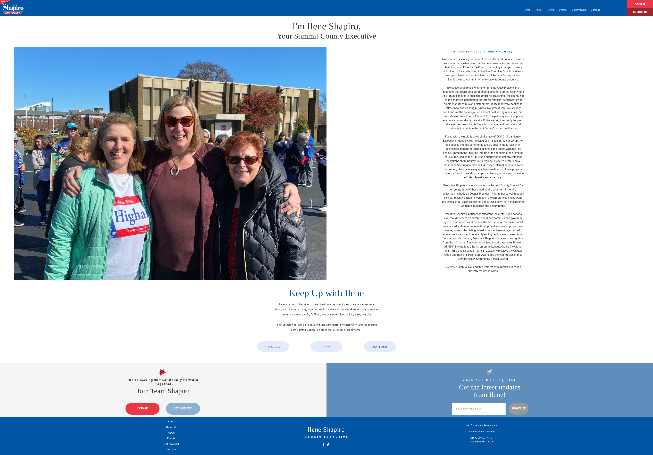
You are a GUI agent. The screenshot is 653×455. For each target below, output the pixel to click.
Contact (171, 449)
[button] (640, 12)
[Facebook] (323, 444)
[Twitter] (328, 444)
